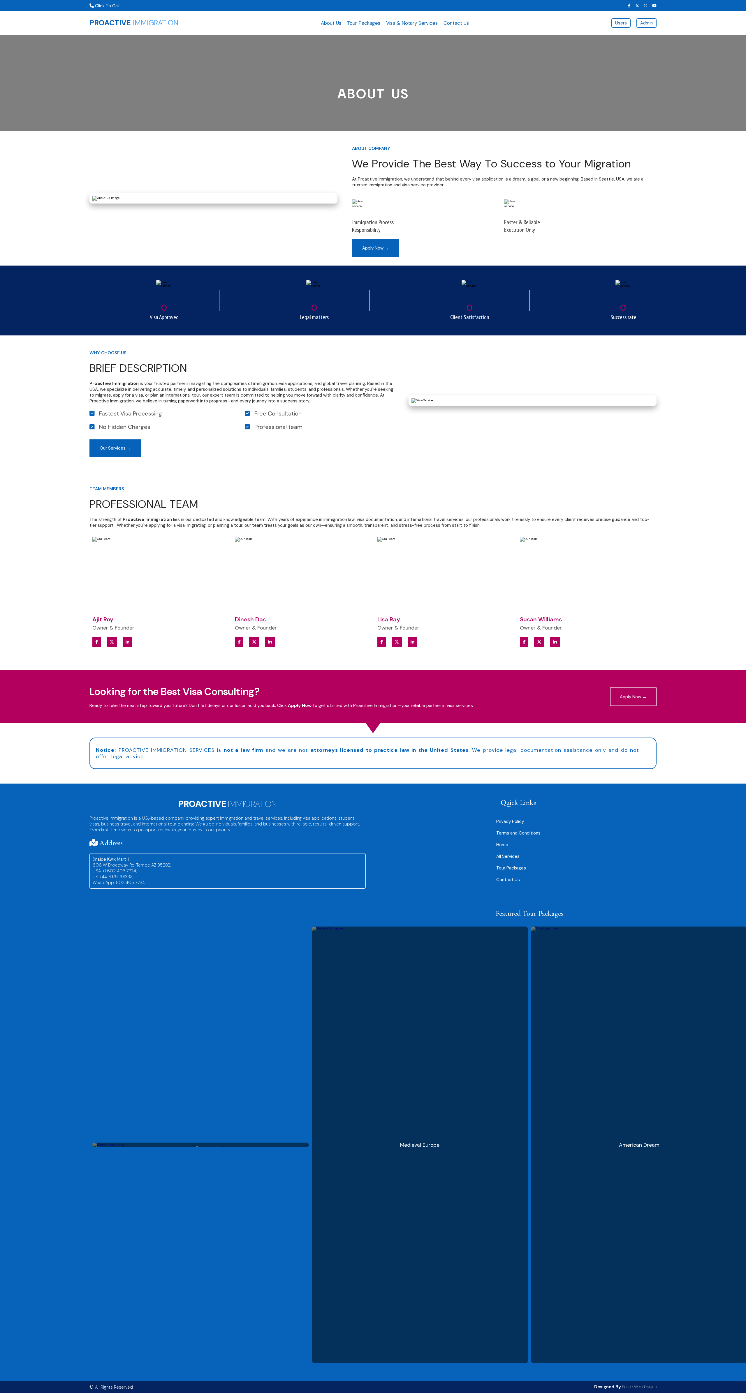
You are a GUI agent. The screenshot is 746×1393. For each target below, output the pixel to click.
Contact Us (456, 23)
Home (502, 845)
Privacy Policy (510, 821)
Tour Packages (363, 23)
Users (621, 23)
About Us (331, 23)
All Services (508, 856)
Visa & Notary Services (412, 23)
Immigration (133, 23)
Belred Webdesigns (639, 1387)
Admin (646, 23)
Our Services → (115, 448)
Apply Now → (375, 248)
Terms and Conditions (518, 833)
